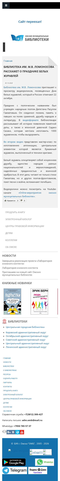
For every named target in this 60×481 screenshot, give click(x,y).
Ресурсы (6, 374)
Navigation (6, 5)
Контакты (7, 387)
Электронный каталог (18, 219)
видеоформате (30, 120)
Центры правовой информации (24, 226)
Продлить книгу (15, 212)
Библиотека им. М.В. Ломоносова (22, 87)
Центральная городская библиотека (25, 327)
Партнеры (7, 383)
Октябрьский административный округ (27, 336)
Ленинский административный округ (26, 347)
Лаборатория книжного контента (20, 267)
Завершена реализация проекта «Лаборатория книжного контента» (27, 262)
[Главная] (29, 38)
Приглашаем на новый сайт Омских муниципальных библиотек (21, 273)
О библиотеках (9, 370)
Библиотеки (8, 366)
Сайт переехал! (30, 22)
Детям (9, 233)
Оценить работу (10, 378)
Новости (7, 362)
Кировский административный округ (26, 332)
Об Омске (11, 246)
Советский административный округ (25, 339)
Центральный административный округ (27, 343)
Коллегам (11, 240)
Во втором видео (13, 141)
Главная (8, 60)
